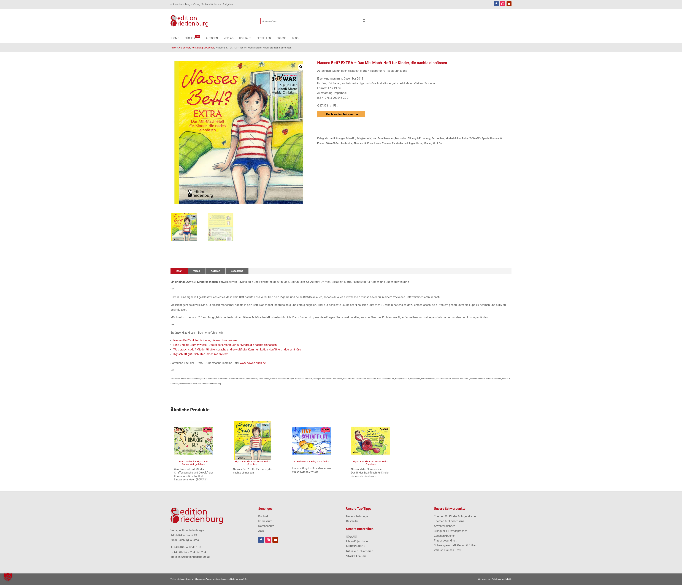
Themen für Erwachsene (367, 143)
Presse (281, 38)
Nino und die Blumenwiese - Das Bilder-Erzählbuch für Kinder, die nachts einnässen (225, 345)
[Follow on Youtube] (509, 3)
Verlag (229, 38)
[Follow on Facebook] (496, 3)
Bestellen (264, 38)
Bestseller (401, 138)
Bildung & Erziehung (419, 138)
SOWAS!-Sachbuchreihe (339, 143)
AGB (261, 531)
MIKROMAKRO (355, 546)
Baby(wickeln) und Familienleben (375, 138)
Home (175, 38)
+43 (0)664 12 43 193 (187, 547)
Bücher (192, 38)
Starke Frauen (356, 556)
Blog (295, 38)
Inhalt (179, 271)
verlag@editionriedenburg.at (192, 557)
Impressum (265, 521)
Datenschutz (266, 526)
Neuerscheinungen (357, 516)
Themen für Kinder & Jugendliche (455, 516)
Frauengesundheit (445, 540)
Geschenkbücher (444, 535)
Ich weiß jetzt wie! (357, 541)
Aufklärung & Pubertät (203, 47)
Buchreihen (438, 138)
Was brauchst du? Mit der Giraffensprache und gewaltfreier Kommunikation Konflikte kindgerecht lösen (237, 349)
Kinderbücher (453, 138)
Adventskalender (444, 526)
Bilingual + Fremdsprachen (450, 531)
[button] (301, 67)
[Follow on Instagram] (502, 3)
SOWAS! (351, 536)
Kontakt (245, 38)
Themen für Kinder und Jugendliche (402, 143)
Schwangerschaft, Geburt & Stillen (455, 545)
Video (196, 271)
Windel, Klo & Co (433, 143)
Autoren (212, 38)
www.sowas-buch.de (253, 363)
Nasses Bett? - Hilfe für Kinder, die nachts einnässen (205, 340)
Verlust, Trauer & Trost (447, 550)
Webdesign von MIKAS (502, 579)
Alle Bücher (184, 47)
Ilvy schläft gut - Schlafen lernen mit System (200, 354)
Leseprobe (237, 271)
